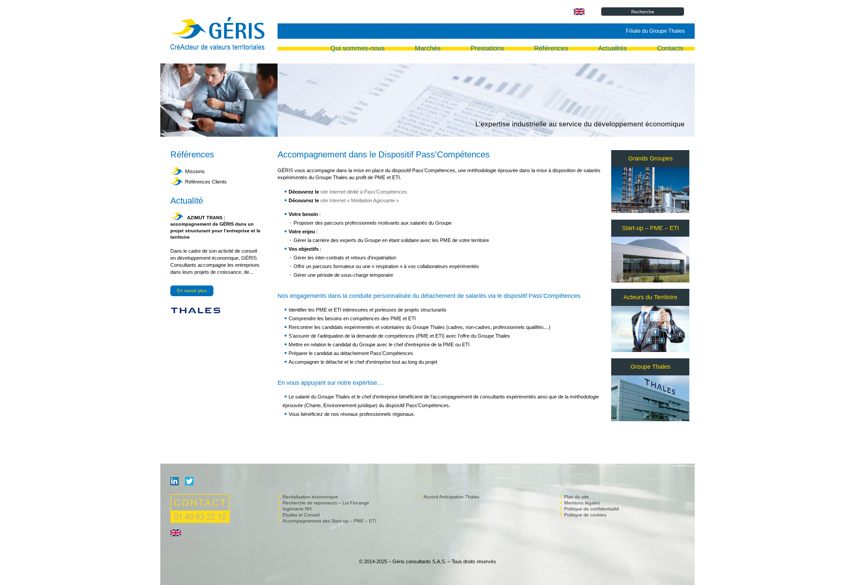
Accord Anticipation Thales (451, 496)
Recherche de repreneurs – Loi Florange (326, 502)
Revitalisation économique (310, 496)
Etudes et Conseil (301, 514)
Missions (195, 171)
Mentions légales (582, 502)
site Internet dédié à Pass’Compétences (363, 192)
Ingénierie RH (297, 508)
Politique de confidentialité (591, 508)
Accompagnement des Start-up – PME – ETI (329, 520)
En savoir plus (192, 290)
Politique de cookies (585, 514)
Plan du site (576, 496)
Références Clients (206, 182)
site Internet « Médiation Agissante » (359, 200)
